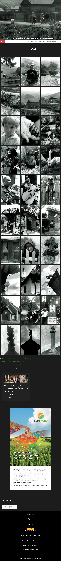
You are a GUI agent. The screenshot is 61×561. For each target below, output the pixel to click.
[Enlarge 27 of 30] (58, 298)
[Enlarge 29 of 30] (38, 327)
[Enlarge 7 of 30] (18, 117)
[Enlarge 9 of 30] (58, 117)
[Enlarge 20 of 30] (38, 238)
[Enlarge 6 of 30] (58, 89)
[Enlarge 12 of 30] (58, 147)
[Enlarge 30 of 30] (58, 327)
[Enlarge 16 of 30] (18, 207)
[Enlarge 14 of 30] (38, 177)
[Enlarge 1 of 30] (18, 59)
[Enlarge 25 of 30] (18, 298)
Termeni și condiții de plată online (30, 535)
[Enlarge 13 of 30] (18, 177)
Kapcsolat (30, 519)
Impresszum (30, 514)
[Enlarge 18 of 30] (58, 207)
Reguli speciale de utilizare (30, 545)
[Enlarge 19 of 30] (18, 238)
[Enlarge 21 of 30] (58, 238)
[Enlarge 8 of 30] (38, 117)
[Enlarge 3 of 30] (58, 59)
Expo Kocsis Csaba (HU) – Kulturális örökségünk (43, 41)
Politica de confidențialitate (30, 549)
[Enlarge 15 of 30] (58, 177)
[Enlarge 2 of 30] (38, 59)
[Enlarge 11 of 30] (38, 147)
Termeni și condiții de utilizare (30, 541)
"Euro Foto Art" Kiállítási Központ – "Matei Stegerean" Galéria (20, 359)
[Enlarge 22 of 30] (18, 267)
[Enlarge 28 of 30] (18, 327)
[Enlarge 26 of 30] (38, 298)
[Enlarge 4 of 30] (18, 89)
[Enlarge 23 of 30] (38, 267)
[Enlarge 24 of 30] (58, 267)
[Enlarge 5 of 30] (38, 89)
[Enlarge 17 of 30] (38, 207)
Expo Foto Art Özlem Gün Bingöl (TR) (13, 364)
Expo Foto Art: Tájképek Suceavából (13, 361)
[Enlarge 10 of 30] (18, 147)
